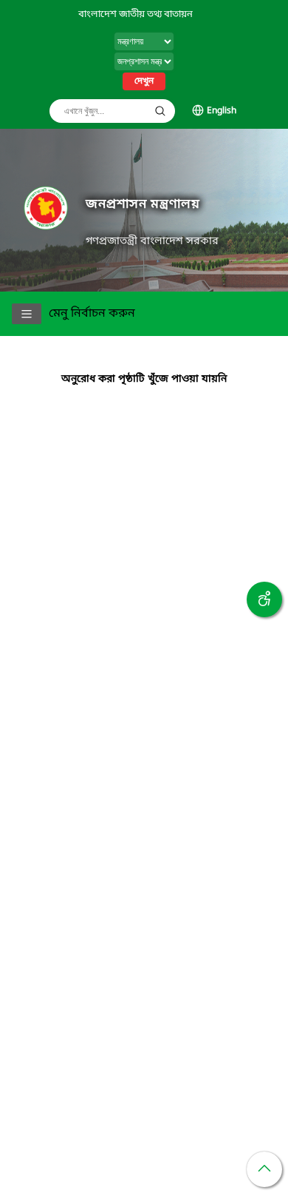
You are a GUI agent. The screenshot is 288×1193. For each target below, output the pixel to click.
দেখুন (144, 81)
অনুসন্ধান (160, 111)
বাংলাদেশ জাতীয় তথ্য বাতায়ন (135, 14)
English (221, 111)
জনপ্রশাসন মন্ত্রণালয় (143, 204)
